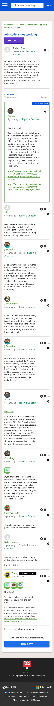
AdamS (11, 115)
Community (32, 24)
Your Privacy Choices (16, 692)
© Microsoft (34, 700)
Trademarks (42, 696)
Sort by (44, 97)
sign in (13, 629)
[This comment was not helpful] (45, 209)
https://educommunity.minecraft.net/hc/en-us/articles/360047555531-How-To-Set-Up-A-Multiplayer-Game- (24, 187)
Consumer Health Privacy (37, 692)
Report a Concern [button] (30, 119)
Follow (12, 40)
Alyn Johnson (11, 303)
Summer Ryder (12, 512)
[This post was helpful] (45, 50)
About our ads (19, 700)
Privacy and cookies (14, 696)
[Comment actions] (45, 111)
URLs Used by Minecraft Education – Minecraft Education (20, 620)
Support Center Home (14, 24)
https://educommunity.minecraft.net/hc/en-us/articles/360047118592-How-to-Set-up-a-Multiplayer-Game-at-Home (24, 175)
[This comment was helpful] (41, 209)
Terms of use (29, 696)
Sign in (49, 6)
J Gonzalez (9, 249)
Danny (15, 573)
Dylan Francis (11, 541)
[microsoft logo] (44, 687)
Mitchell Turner (20, 48)
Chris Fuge (9, 458)
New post (27, 644)
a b (6, 212)
